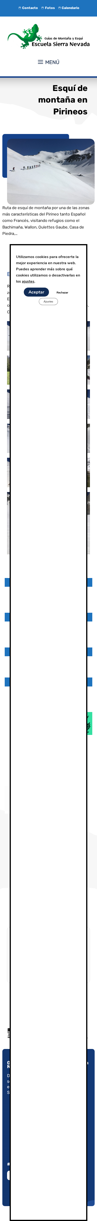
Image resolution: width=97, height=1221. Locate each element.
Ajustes (48, 301)
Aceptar (36, 292)
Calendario (70, 8)
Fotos (50, 8)
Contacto (30, 8)
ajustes (28, 281)
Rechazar (62, 292)
